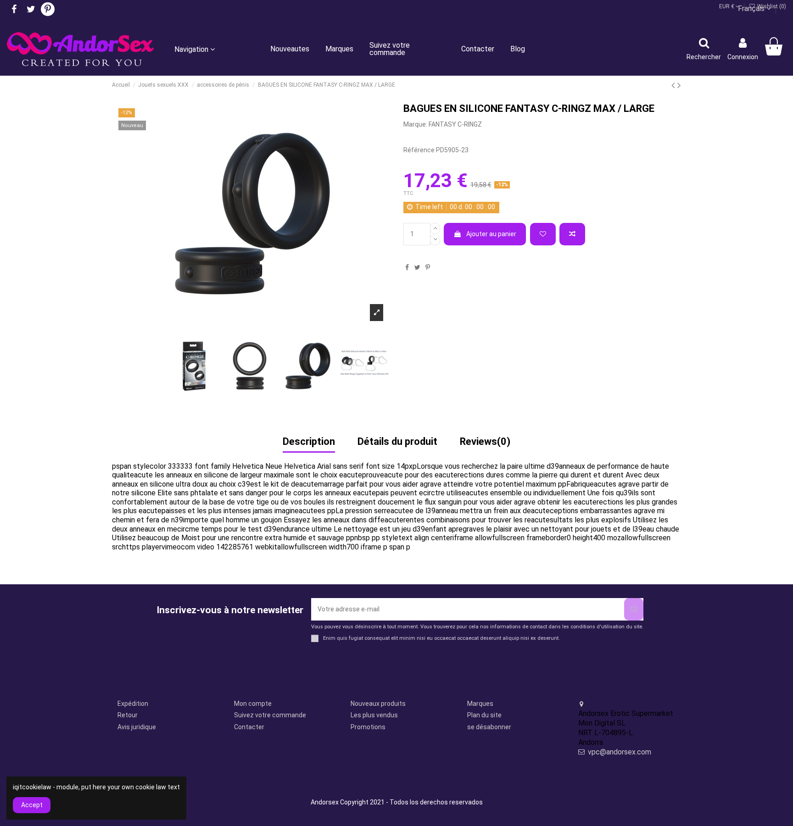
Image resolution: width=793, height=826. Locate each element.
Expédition (132, 703)
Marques (480, 703)
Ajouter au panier (491, 234)
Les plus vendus (374, 715)
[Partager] (407, 267)
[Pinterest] (427, 267)
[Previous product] (674, 85)
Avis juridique (136, 727)
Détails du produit (397, 442)
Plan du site (484, 715)
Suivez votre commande (270, 715)
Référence (419, 150)
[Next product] (679, 85)
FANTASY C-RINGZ (455, 124)
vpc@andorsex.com (619, 752)
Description (309, 442)
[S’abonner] (633, 609)
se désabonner (489, 727)
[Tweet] (417, 267)
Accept (32, 805)
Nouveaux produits (378, 703)
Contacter (249, 727)
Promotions (368, 727)
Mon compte (253, 703)
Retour (127, 715)
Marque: (415, 124)
